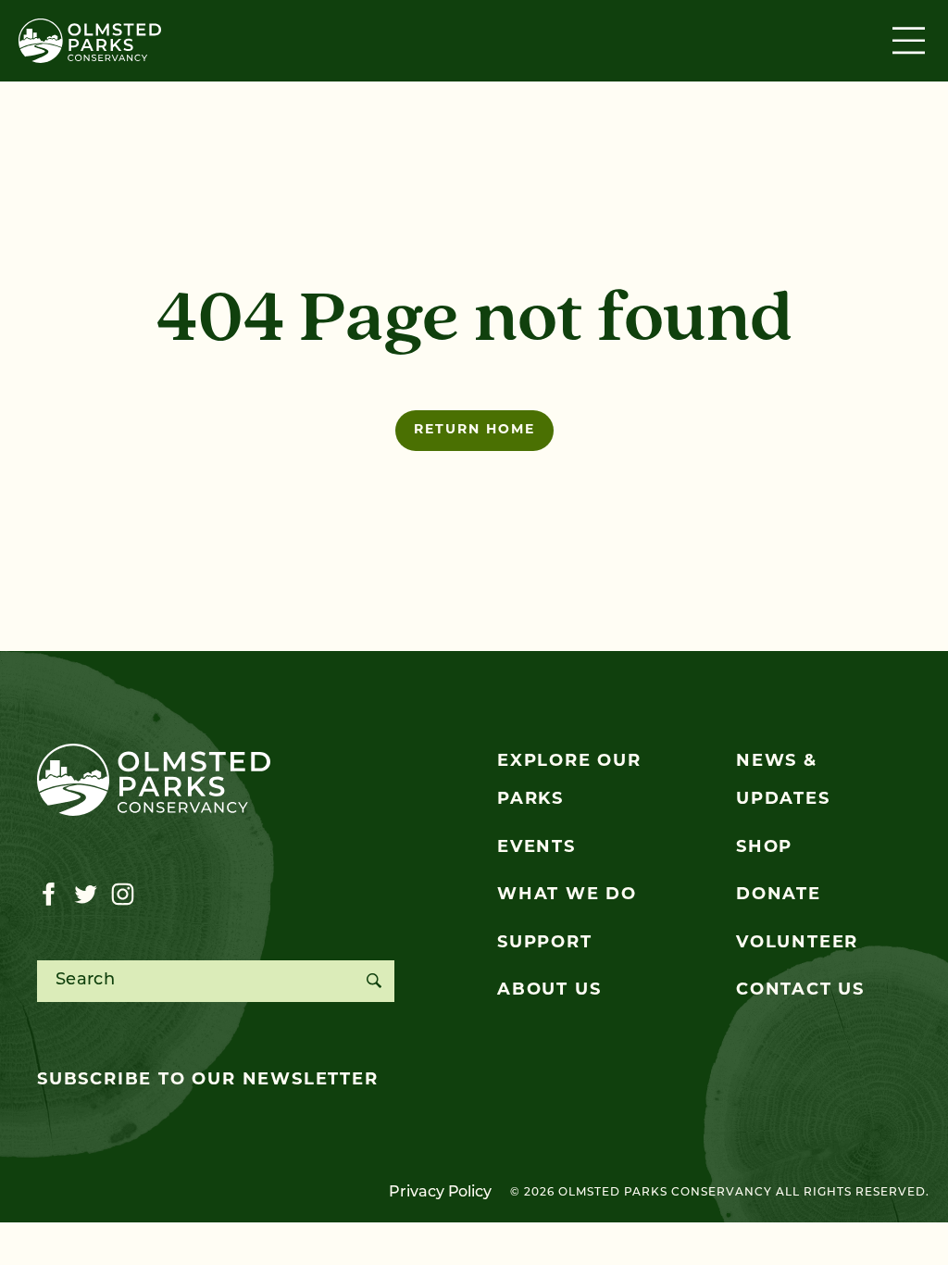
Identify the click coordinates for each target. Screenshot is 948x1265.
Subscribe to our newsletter (208, 1080)
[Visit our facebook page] (48, 895)
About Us (549, 991)
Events (536, 848)
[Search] (373, 981)
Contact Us (800, 991)
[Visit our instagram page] (122, 895)
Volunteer (797, 943)
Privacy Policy (440, 1192)
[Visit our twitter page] (85, 895)
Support (544, 943)
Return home (474, 430)
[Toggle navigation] (910, 41)
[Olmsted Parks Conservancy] (90, 41)
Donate (778, 895)
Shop (764, 848)
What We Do (567, 895)
